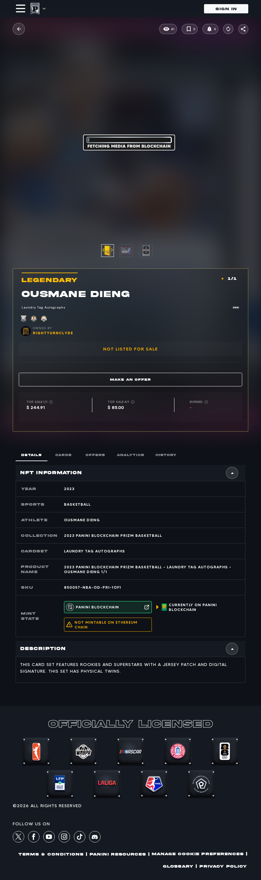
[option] (130, 250)
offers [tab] (95, 455)
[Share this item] (243, 29)
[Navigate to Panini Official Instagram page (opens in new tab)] (64, 838)
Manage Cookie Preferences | (199, 853)
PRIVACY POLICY (223, 866)
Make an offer (130, 380)
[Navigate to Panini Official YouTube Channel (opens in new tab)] (49, 838)
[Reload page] (228, 29)
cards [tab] (63, 455)
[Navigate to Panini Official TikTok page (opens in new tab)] (79, 841)
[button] (19, 29)
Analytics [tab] (130, 455)
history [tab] (166, 455)
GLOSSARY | (180, 866)
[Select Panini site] (43, 9)
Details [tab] (31, 455)
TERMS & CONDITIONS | (52, 854)
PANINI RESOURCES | (120, 854)
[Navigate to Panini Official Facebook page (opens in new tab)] (33, 838)
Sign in (226, 8)
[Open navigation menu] (21, 9)
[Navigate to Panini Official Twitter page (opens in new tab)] (18, 838)
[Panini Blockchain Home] (35, 9)
